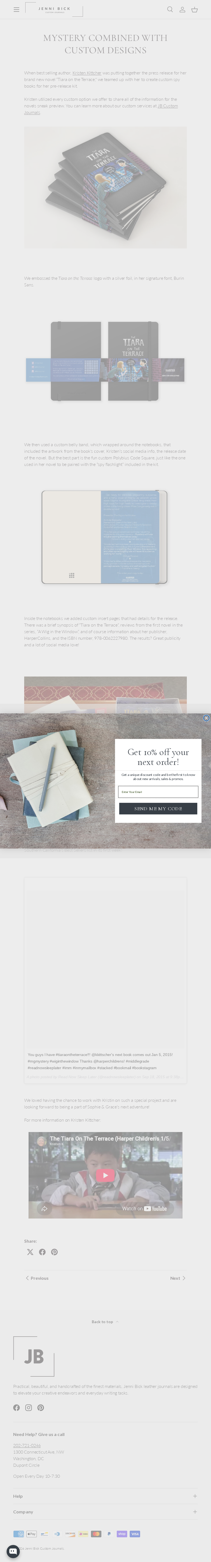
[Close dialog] (206, 718)
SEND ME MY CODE (158, 809)
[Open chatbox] (13, 1551)
